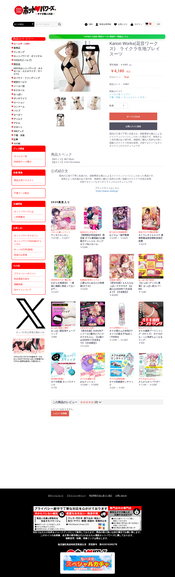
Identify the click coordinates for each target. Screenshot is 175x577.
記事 (16, 139)
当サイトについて (22, 289)
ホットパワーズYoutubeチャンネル (28, 242)
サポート (18, 127)
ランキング (19, 52)
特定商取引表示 (21, 279)
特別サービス (20, 82)
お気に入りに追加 (133, 126)
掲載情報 (18, 284)
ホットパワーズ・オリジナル (28, 56)
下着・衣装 (19, 135)
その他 (17, 143)
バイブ (17, 110)
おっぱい (18, 94)
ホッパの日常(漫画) (23, 249)
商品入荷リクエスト (24, 180)
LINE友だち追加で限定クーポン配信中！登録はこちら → (107, 37)
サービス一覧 (20, 156)
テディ (143, 97)
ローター (18, 115)
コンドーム (19, 106)
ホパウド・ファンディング (27, 78)
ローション (19, 102)
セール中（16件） (22, 43)
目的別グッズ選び (22, 161)
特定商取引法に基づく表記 (100, 495)
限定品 (17, 64)
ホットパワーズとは (24, 211)
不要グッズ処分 (21, 193)
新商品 (17, 48)
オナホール (19, 90)
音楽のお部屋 (20, 255)
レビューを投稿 (60, 413)
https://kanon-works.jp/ (107, 191)
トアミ (127, 94)
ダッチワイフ (20, 98)
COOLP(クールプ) (23, 60)
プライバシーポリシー (25, 273)
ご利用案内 (19, 217)
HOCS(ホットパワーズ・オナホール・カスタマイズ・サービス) (28, 71)
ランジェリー (130, 97)
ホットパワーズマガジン (26, 235)
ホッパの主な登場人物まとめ (30, 332)
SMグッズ (19, 131)
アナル (17, 123)
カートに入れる (133, 116)
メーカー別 (19, 86)
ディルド (18, 119)
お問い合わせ (121, 495)
